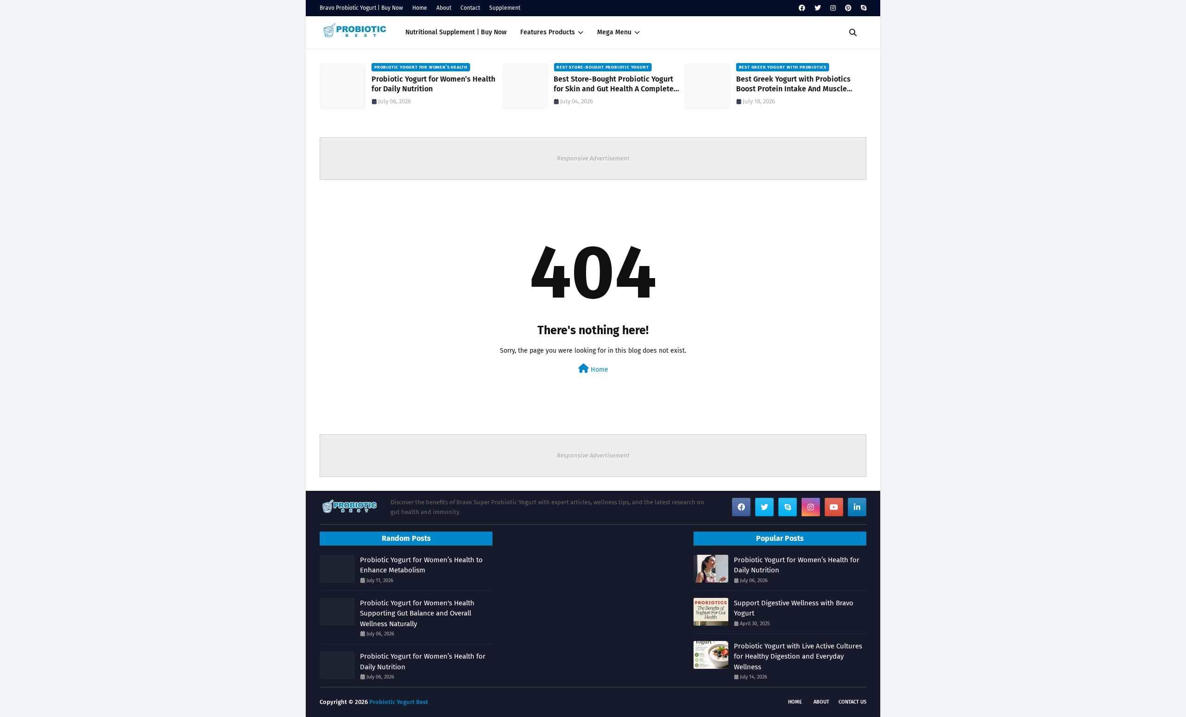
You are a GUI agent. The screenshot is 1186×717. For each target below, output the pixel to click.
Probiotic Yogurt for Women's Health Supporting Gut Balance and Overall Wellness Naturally (417, 613)
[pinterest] (848, 8)
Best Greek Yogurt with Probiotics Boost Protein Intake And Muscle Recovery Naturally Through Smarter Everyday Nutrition (797, 84)
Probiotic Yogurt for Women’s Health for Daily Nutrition (433, 84)
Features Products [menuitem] (547, 32)
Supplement (504, 8)
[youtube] (834, 507)
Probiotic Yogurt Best (398, 701)
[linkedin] (857, 507)
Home (419, 8)
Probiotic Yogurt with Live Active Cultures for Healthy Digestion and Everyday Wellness (798, 656)
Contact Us (852, 702)
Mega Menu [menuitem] (614, 32)
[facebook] (801, 8)
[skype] (862, 8)
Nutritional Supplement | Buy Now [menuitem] (455, 32)
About (443, 8)
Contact (470, 8)
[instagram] (833, 8)
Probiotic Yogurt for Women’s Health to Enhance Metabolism (421, 565)
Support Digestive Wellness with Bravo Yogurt (793, 608)
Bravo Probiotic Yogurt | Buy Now (361, 8)
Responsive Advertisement (593, 158)
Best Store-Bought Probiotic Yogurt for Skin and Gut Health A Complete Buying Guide (614, 84)
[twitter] (817, 8)
